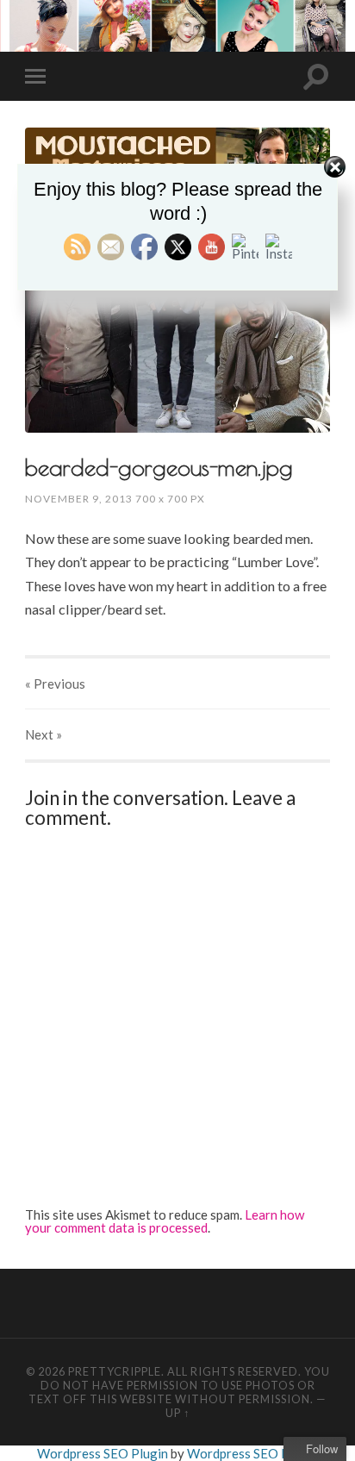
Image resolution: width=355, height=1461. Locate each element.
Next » (43, 734)
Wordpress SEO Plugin (104, 1453)
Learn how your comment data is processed (164, 1221)
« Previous (55, 683)
